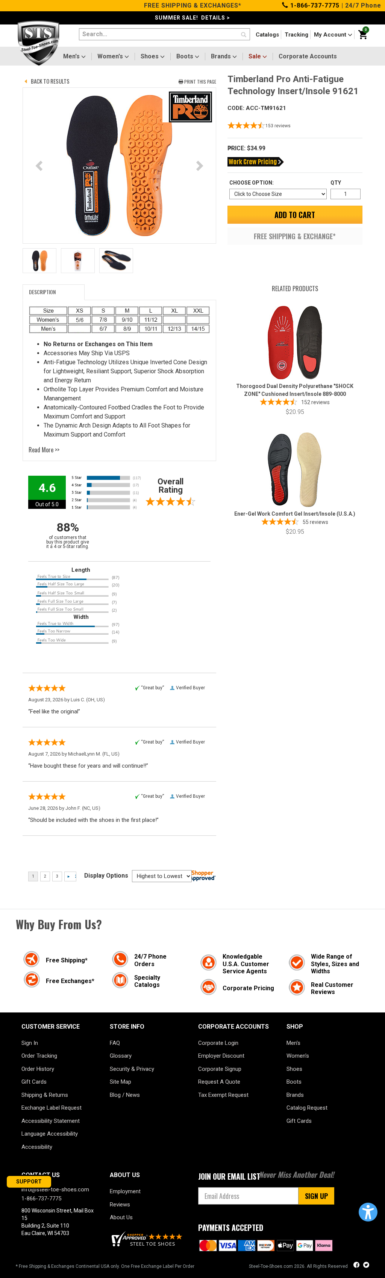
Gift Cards (34, 1081)
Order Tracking (39, 1055)
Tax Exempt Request (223, 1095)
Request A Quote (219, 1081)
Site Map (120, 1081)
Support (29, 1182)
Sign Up (316, 1196)
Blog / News (125, 1095)
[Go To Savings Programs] (255, 161)
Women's (110, 56)
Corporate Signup (219, 1069)
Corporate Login (218, 1043)
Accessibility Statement (50, 1121)
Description (42, 292)
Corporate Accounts (308, 56)
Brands (221, 56)
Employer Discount (221, 1055)
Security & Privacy (132, 1069)
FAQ (115, 1043)
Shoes (150, 56)
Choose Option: (251, 183)
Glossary (121, 1055)
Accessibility (36, 1147)
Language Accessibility (49, 1133)
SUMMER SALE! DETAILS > (192, 18)
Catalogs (267, 34)
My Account (331, 34)
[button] (368, 1212)
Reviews (120, 1204)
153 (278, 125)
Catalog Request (306, 1107)
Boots (185, 56)
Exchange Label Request (51, 1107)
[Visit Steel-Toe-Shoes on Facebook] (357, 1265)
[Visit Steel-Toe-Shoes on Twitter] (366, 1265)
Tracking (296, 34)
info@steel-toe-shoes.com (55, 1189)
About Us (121, 1217)
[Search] (243, 35)
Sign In (29, 1043)
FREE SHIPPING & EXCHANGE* (295, 236)
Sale (255, 56)
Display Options (106, 875)
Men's (72, 56)
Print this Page (200, 81)
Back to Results (50, 81)
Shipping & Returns (44, 1095)
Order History (37, 1069)
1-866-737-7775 (314, 5)
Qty (335, 183)
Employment (125, 1191)
